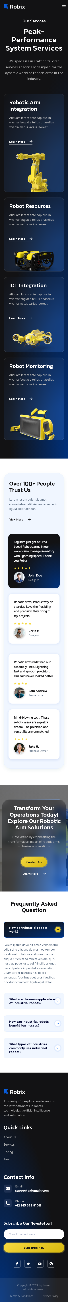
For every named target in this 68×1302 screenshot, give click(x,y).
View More (16, 520)
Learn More (17, 142)
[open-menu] (64, 7)
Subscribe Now (34, 1247)
